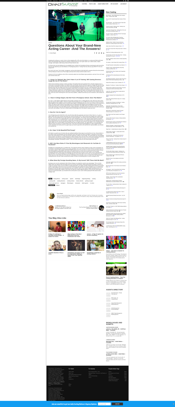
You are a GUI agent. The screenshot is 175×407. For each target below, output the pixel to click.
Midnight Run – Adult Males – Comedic (114, 342)
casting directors (61, 180)
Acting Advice (56, 178)
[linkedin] (125, 0)
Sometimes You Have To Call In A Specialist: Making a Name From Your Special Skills (76, 254)
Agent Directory (103, 3)
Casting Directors (114, 299)
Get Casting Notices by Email (65, 0)
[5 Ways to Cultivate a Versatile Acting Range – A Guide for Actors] (57, 226)
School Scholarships (93, 375)
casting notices (70, 180)
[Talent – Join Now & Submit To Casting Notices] (116, 242)
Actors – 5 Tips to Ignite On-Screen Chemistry (95, 234)
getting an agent (89, 180)
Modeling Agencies (114, 304)
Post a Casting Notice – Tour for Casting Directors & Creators (115, 278)
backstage (77, 178)
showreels (77, 183)
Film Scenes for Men (111, 352)
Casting (84, 3)
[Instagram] (128, 0)
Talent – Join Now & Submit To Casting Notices (115, 251)
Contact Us (90, 0)
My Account (114, 3)
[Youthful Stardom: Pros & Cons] (57, 245)
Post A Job (92, 3)
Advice (85, 0)
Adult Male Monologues (114, 379)
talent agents (85, 183)
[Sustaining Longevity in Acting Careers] (95, 245)
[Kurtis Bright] (51, 196)
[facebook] (123, 0)
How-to (110, 374)
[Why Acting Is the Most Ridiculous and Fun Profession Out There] (76, 226)
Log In (90, 377)
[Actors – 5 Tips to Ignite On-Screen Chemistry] (95, 226)
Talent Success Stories (78, 0)
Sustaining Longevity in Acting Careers (94, 253)
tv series (92, 183)
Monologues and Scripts (114, 373)
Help (70, 385)
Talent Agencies (114, 294)
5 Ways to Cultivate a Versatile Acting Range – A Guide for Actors (56, 235)
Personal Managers (115, 309)
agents (71, 178)
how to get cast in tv (54, 183)
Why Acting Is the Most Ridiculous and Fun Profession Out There (74, 235)
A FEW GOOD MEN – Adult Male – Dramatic (116, 354)
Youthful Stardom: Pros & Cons (55, 253)
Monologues (70, 183)
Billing (70, 384)
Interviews (111, 376)
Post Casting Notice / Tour (94, 371)
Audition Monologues (112, 327)
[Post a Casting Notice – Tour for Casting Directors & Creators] (116, 268)
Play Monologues (112, 377)
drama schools (79, 180)
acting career (65, 178)
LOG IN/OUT (123, 3)
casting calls (52, 180)
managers (63, 183)
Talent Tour (55, 0)
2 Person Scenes (110, 339)
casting (94, 178)
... (113, 259)
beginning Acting (86, 178)
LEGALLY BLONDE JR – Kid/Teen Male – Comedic (116, 329)
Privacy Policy (57, 383)
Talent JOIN (49, 0)
